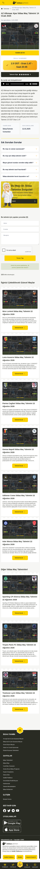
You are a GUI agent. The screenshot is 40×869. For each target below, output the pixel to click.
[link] (25, 2)
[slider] (35, 84)
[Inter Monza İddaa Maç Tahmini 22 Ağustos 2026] (20, 529)
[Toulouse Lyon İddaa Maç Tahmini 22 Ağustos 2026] (20, 681)
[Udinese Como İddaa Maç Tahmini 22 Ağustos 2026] (20, 483)
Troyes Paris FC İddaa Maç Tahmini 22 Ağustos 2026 (19, 646)
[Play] (4, 84)
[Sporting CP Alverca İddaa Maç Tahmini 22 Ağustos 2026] (20, 584)
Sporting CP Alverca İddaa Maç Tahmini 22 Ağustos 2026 (19, 598)
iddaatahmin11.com (6, 839)
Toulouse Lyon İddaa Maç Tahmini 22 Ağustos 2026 (18, 694)
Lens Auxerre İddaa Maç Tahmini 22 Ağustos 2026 (18, 358)
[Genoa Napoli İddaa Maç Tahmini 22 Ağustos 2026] (20, 437)
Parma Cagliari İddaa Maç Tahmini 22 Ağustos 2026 (18, 404)
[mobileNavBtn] (6, 2)
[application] (20, 84)
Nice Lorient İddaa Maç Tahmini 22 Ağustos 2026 (17, 312)
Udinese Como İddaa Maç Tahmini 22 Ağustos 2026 (18, 496)
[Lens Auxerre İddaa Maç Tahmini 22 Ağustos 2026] (20, 345)
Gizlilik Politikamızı (17, 851)
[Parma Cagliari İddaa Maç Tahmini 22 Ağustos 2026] (20, 391)
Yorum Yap (20, 258)
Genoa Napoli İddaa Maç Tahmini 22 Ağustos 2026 (18, 450)
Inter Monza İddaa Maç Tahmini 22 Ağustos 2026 (17, 542)
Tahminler (6, 8)
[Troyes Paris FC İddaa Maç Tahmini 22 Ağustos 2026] (20, 632)
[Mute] (31, 84)
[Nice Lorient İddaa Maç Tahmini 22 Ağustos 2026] (20, 299)
